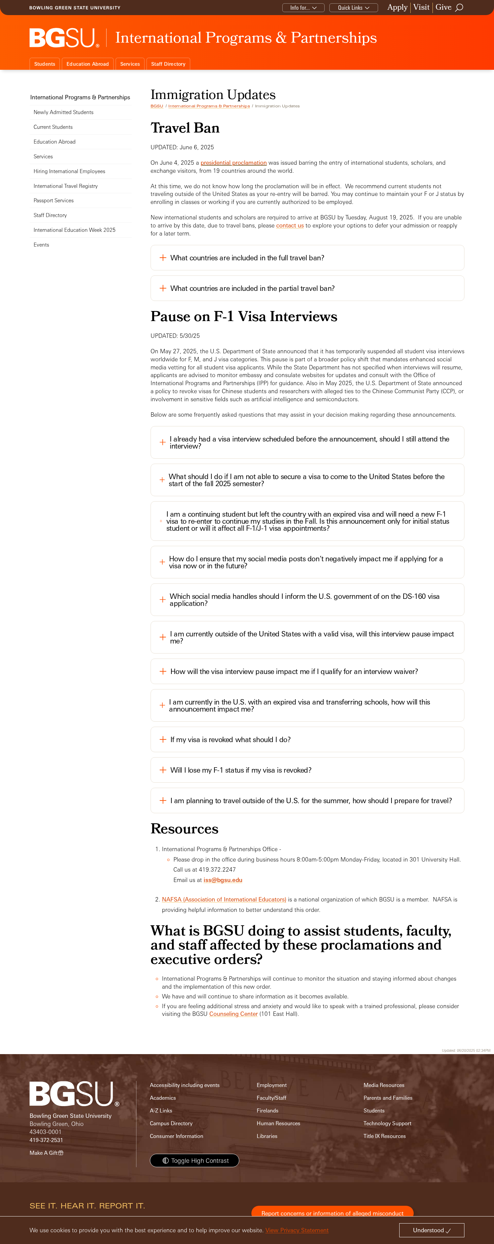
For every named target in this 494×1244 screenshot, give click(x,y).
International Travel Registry (66, 186)
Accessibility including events (185, 1085)
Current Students (53, 127)
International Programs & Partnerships (209, 106)
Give (444, 8)
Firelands (268, 1110)
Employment (272, 1085)
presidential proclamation (234, 162)
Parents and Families (388, 1098)
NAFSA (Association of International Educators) (224, 899)
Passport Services (54, 200)
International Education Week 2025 (75, 230)
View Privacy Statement (297, 1230)
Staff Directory (168, 64)
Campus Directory (171, 1123)
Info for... (300, 7)
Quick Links (350, 7)
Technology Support (387, 1123)
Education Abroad (88, 64)
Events (41, 245)
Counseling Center (233, 1013)
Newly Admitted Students (63, 112)
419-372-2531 (46, 1140)
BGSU (157, 106)
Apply (397, 8)
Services (130, 64)
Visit (421, 8)
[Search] (459, 7)
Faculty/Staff (271, 1098)
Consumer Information (176, 1136)
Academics (163, 1098)
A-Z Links (161, 1110)
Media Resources (384, 1085)
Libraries (267, 1136)
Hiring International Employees (69, 171)
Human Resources (278, 1123)
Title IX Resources (385, 1136)
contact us (290, 225)
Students (44, 64)
